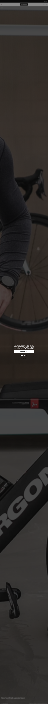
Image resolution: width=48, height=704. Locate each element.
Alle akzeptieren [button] (23, 351)
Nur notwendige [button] (24, 355)
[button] (24, 358)
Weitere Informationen (30, 348)
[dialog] (24, 352)
